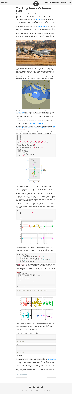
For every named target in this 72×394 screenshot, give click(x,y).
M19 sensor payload (31, 69)
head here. (33, 17)
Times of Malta (38, 19)
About (70, 2)
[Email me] (30, 386)
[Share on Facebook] (18, 374)
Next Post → (51, 378)
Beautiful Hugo (36, 390)
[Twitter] (38, 386)
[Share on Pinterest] (26, 374)
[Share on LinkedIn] (22, 374)
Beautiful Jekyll (47, 390)
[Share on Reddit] (20, 374)
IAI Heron (31, 28)
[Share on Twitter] (17, 374)
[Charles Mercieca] (36, 3)
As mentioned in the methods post (46, 122)
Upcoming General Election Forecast (51, 2)
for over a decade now (42, 26)
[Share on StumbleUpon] (24, 374)
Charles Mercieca (5, 2)
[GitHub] (34, 386)
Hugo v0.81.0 (24, 390)
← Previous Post (21, 378)
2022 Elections (64, 2)
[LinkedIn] (41, 386)
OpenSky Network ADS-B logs (36, 123)
